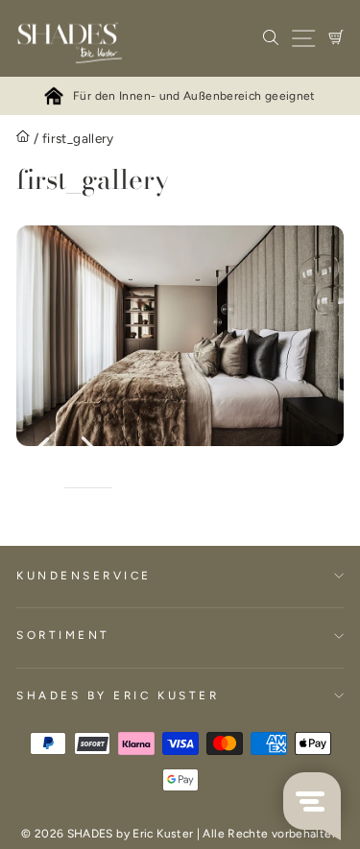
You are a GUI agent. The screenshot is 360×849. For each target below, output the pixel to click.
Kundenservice (84, 575)
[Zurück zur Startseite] (23, 139)
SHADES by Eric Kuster (117, 695)
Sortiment (63, 635)
